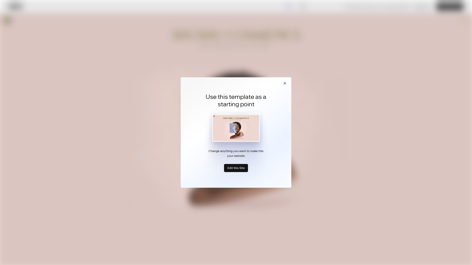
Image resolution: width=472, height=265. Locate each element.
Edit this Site (236, 168)
